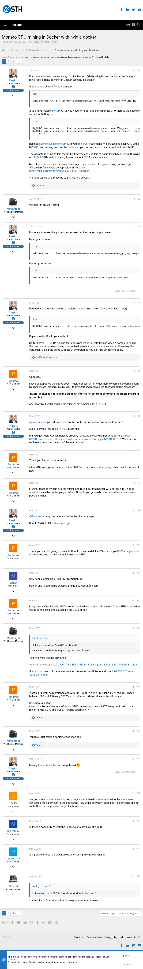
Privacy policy (111, 937)
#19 (138, 848)
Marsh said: (38, 638)
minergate (84, 143)
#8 (139, 483)
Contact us (79, 937)
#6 (139, 416)
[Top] (135, 937)
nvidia (55, 42)
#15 (138, 731)
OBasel (13, 886)
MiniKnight (13, 208)
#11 (138, 573)
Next (15, 61)
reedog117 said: (40, 886)
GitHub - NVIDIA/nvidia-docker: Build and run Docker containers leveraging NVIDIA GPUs (80, 437)
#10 (138, 545)
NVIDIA (56, 110)
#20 (138, 876)
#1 (139, 70)
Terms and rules (94, 937)
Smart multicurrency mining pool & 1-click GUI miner (59, 170)
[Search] (138, 24)
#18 (138, 821)
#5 (139, 371)
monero (45, 42)
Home (129, 937)
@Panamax (35, 422)
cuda (35, 42)
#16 (138, 758)
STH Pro (7, 937)
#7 (139, 454)
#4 (139, 302)
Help (122, 937)
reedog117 (13, 858)
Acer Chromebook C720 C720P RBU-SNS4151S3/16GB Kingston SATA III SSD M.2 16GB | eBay (83, 664)
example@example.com (52, 143)
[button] (5, 25)
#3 (139, 226)
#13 (138, 628)
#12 (138, 600)
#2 (139, 199)
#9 (139, 510)
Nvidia (68, 706)
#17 (138, 793)
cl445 (13, 803)
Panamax (13, 380)
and (46, 357)
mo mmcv (13, 831)
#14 (138, 687)
